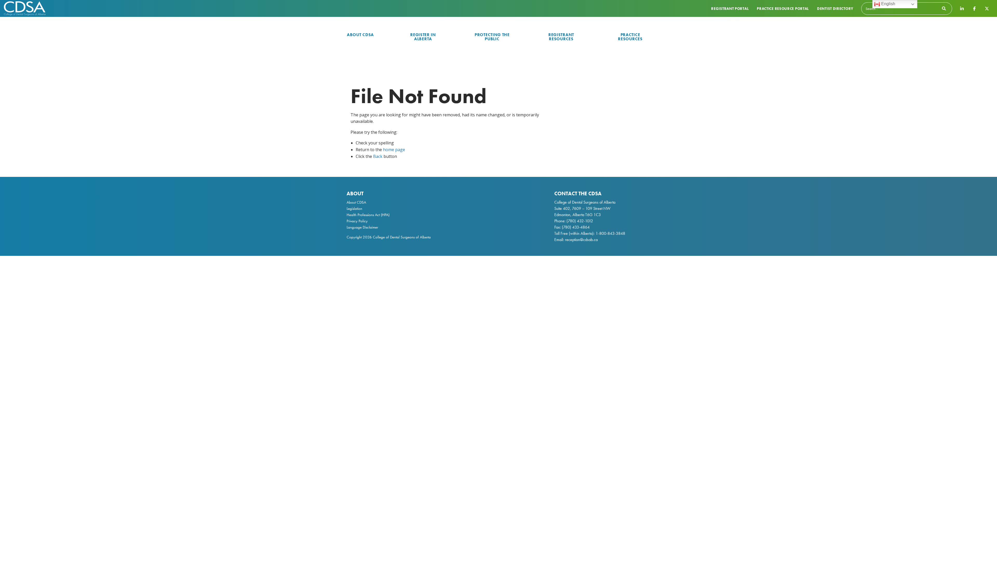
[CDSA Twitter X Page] (987, 8)
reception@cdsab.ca (581, 239)
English (887, 4)
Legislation (354, 208)
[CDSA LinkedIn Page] (962, 8)
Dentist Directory (835, 8)
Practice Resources (630, 37)
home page (394, 149)
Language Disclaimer (362, 227)
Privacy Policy (357, 221)
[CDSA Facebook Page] (974, 8)
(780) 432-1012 (580, 221)
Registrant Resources (561, 37)
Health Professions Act (363, 214)
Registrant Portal (730, 8)
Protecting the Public (492, 37)
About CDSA (360, 34)
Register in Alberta (423, 37)
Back (377, 156)
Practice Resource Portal (783, 8)
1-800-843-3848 (610, 233)
